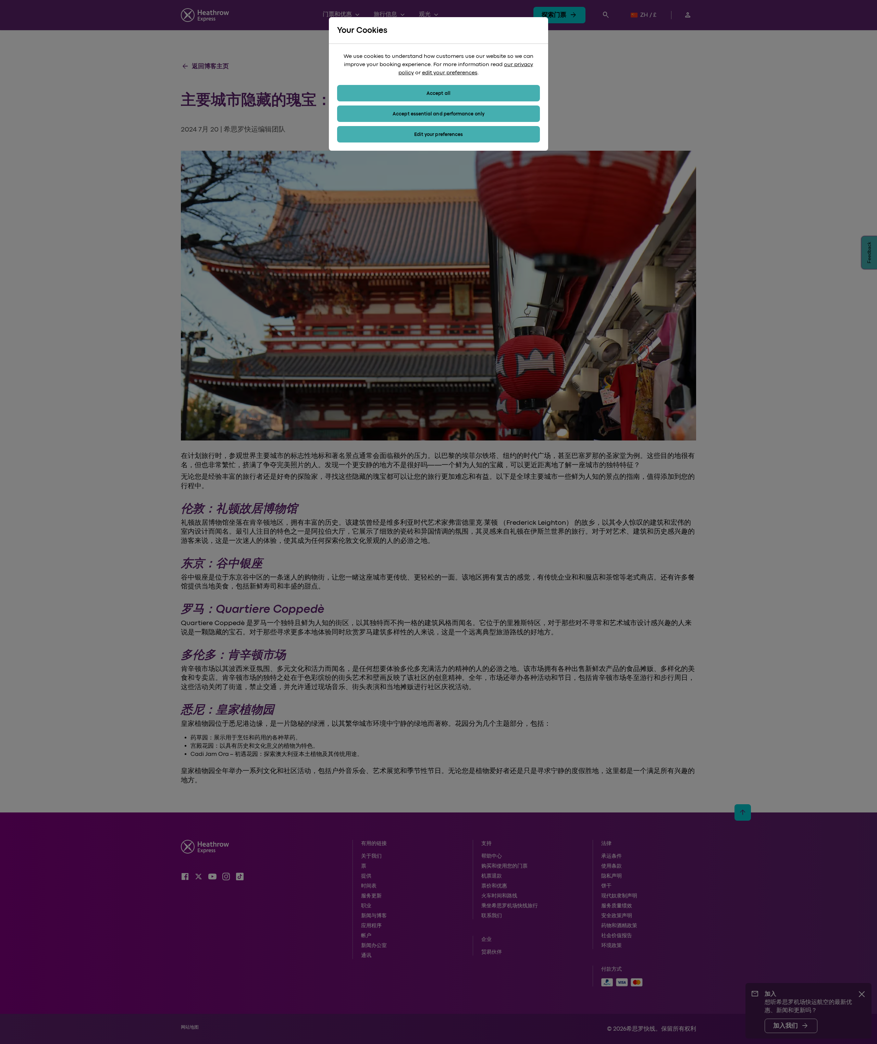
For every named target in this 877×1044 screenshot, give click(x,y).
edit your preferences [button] (450, 73)
